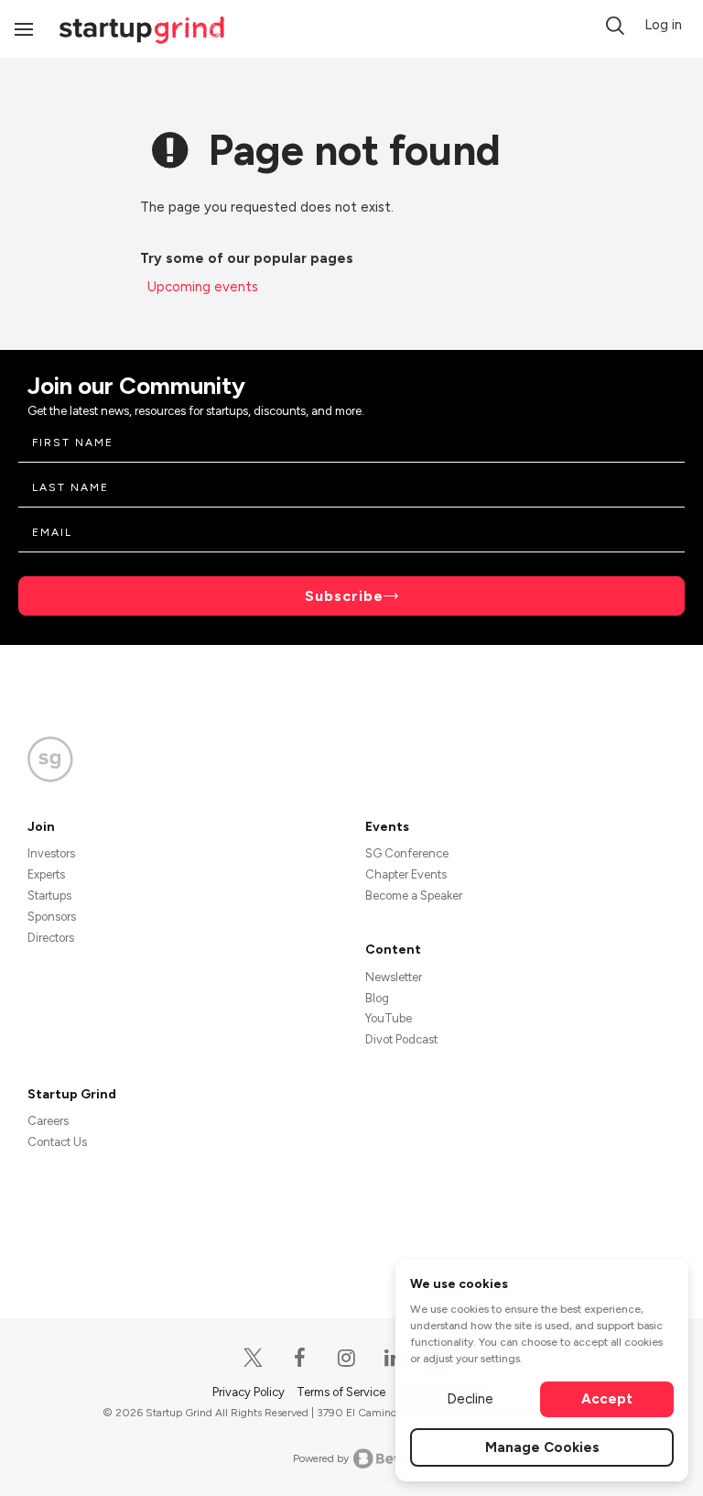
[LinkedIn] (394, 1358)
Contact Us (57, 1142)
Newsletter (393, 977)
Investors (51, 853)
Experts (46, 874)
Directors (50, 938)
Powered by (321, 1458)
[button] (615, 25)
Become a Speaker (413, 895)
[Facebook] (300, 1358)
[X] (254, 1358)
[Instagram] (347, 1358)
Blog (377, 998)
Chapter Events (406, 874)
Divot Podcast (401, 1039)
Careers (48, 1121)
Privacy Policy (249, 1392)
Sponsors (51, 916)
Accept (607, 1399)
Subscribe (344, 596)
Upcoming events (202, 286)
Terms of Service (342, 1392)
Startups (49, 895)
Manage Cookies (542, 1447)
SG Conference (407, 853)
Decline (470, 1399)
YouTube (388, 1018)
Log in (663, 24)
